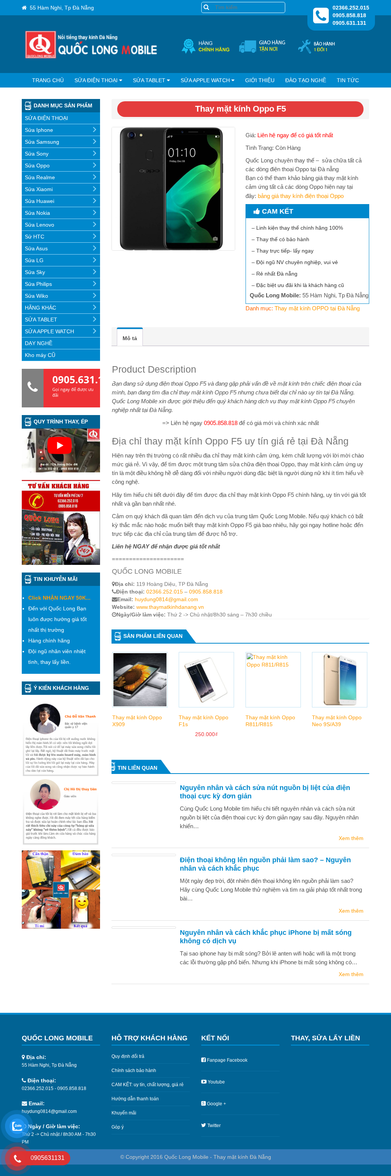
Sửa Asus (36, 248)
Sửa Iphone (39, 130)
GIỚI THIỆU (260, 80)
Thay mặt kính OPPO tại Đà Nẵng (317, 308)
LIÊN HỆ (195, 95)
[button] (206, 7)
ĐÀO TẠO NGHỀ (305, 80)
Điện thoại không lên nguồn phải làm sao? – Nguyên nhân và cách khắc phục (265, 864)
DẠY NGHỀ (38, 343)
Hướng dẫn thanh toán (135, 1098)
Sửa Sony (36, 154)
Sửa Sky (35, 272)
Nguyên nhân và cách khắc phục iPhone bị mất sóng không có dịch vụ (266, 937)
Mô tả (130, 338)
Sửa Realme (40, 177)
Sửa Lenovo (39, 225)
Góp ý (117, 1127)
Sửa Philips (38, 284)
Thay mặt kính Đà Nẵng (242, 1157)
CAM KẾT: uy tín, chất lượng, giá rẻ (147, 1084)
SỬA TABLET (149, 80)
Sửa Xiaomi (39, 189)
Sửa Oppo (37, 165)
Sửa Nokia (37, 213)
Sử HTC (34, 237)
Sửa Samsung (42, 142)
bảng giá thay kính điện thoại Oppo (301, 196)
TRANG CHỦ (48, 80)
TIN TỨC (348, 80)
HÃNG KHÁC (40, 308)
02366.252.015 (164, 592)
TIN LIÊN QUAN (137, 768)
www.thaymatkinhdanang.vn (170, 607)
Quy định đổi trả (127, 1056)
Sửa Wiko (36, 296)
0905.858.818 (206, 592)
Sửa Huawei (39, 201)
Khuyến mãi (123, 1113)
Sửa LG (34, 260)
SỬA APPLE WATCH (205, 80)
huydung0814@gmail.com (166, 599)
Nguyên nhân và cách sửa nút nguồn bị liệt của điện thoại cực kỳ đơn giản (265, 792)
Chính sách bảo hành (133, 1070)
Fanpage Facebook (227, 1060)
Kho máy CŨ (40, 355)
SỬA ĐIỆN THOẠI (96, 80)
